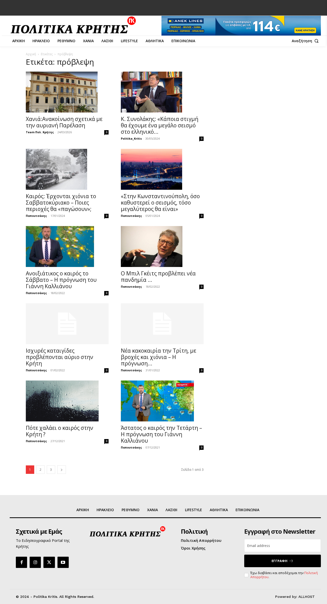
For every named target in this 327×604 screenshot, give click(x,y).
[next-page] (61, 469)
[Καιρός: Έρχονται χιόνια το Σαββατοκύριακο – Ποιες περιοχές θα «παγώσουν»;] (67, 169)
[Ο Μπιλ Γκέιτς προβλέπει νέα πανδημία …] (162, 246)
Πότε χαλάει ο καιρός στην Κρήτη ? (59, 431)
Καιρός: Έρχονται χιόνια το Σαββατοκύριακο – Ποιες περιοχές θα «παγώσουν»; (61, 202)
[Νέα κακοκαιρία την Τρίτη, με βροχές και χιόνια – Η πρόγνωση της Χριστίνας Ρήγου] (162, 323)
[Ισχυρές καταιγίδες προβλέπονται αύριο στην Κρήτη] (67, 323)
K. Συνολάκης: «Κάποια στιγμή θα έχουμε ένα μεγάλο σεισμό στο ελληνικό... (159, 125)
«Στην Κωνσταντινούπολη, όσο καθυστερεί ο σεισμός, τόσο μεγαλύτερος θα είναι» (160, 202)
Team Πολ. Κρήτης (40, 132)
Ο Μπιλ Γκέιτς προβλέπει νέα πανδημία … (158, 276)
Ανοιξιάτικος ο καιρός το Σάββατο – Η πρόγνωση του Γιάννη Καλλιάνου (61, 280)
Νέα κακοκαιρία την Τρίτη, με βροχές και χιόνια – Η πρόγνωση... (158, 357)
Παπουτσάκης (36, 216)
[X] (49, 562)
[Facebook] (21, 562)
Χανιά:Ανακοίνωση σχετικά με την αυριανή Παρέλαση (64, 122)
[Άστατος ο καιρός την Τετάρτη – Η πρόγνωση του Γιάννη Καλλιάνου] (162, 401)
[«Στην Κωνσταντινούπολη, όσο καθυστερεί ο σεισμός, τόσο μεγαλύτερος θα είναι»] (162, 169)
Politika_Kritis (131, 138)
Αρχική (31, 54)
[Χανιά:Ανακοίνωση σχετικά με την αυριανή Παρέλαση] (67, 92)
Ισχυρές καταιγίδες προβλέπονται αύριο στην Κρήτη (59, 357)
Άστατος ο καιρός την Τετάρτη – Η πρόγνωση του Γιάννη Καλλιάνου (161, 434)
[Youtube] (63, 562)
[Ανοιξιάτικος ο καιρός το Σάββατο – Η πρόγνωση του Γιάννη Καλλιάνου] (67, 246)
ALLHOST (306, 597)
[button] (306, 41)
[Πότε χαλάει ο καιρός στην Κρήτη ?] (67, 401)
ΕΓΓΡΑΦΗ (279, 560)
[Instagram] (35, 562)
